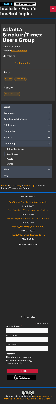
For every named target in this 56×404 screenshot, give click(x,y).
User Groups (12, 154)
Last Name (11, 344)
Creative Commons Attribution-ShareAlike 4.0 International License (28, 397)
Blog (6, 175)
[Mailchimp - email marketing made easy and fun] (21, 379)
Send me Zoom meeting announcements (19, 361)
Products (8, 137)
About (7, 169)
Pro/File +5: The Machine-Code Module (28, 202)
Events (10, 164)
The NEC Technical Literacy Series (28, 235)
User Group (20, 79)
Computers (9, 113)
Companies (9, 131)
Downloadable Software (15, 119)
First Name (11, 335)
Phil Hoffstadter (19, 50)
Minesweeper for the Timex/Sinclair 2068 (28, 218)
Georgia (8, 79)
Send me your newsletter (20, 357)
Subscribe (23, 370)
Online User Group (15, 149)
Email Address (14, 326)
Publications (10, 125)
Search (7, 107)
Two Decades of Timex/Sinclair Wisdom (28, 210)
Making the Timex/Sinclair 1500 (28, 226)
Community (9, 143)
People (10, 159)
